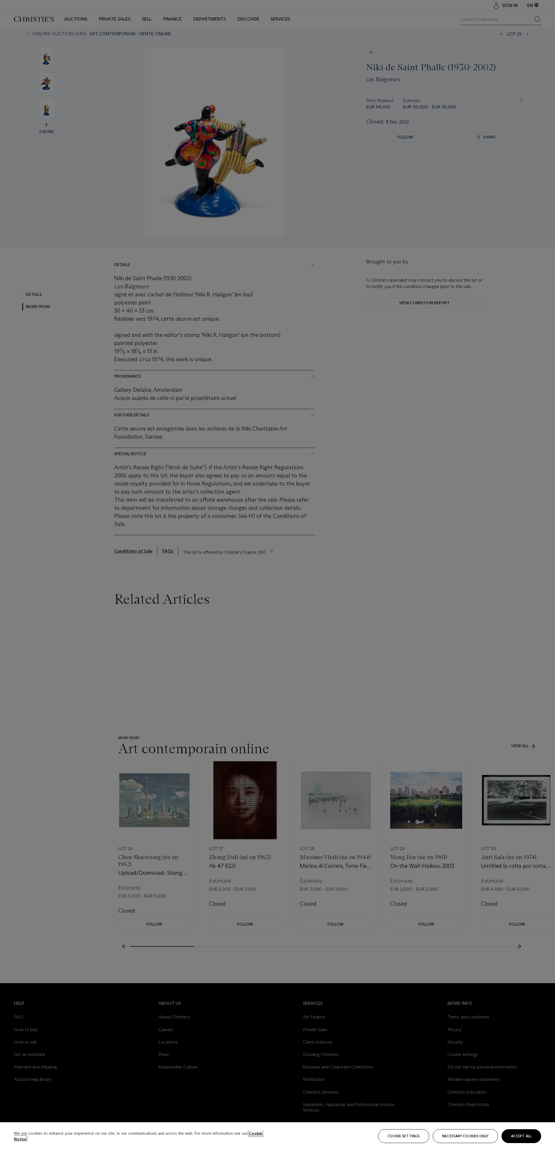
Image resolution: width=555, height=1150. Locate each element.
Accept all (521, 1136)
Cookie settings (404, 1136)
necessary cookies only (465, 1136)
